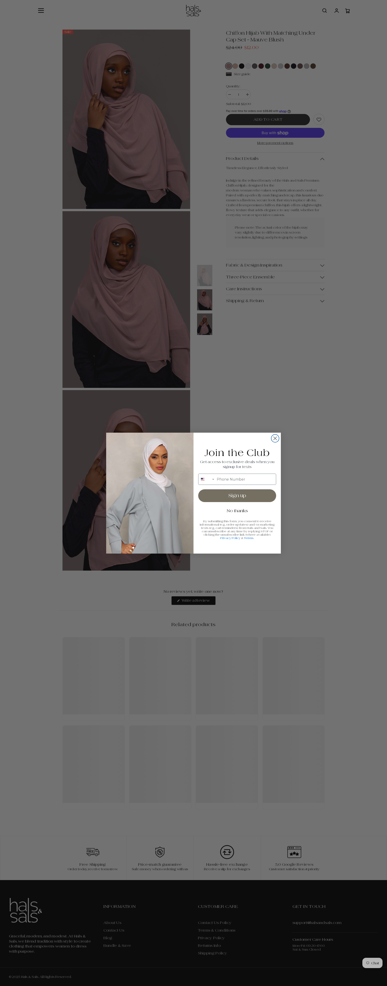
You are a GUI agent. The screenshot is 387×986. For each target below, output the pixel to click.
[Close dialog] (275, 438)
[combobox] (206, 479)
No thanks (237, 510)
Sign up (237, 495)
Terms (249, 538)
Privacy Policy (230, 538)
